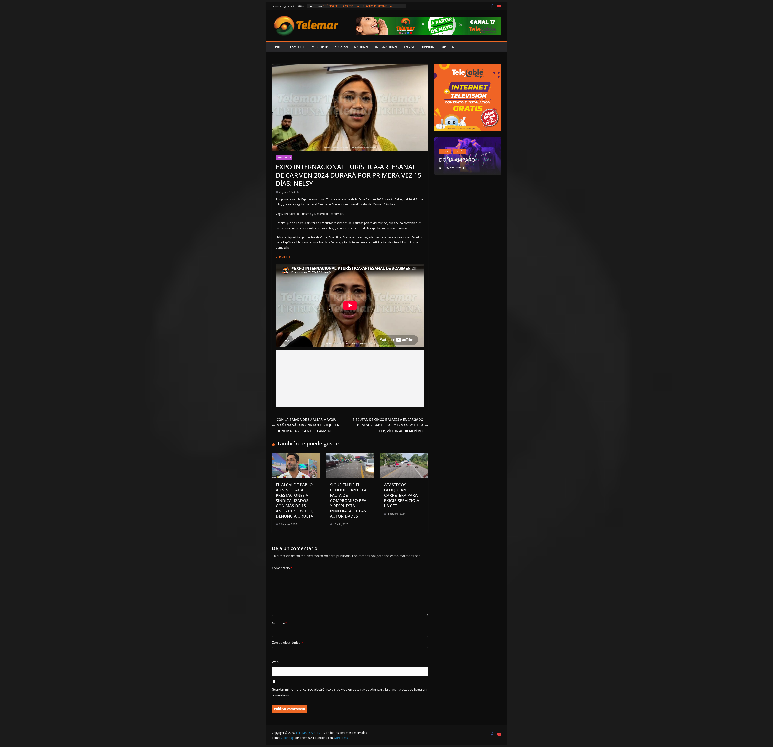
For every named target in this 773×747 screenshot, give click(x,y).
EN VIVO (409, 47)
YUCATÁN (341, 47)
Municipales (284, 157)
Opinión (459, 151)
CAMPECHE (297, 47)
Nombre (279, 623)
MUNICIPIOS (320, 47)
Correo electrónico (287, 642)
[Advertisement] (350, 378)
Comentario (282, 568)
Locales (445, 151)
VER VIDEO (283, 257)
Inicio (279, 47)
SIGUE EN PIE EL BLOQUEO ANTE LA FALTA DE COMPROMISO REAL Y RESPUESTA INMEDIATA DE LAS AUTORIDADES (349, 500)
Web (275, 662)
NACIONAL (361, 47)
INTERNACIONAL (386, 47)
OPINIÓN (428, 47)
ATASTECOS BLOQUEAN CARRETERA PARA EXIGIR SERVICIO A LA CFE (401, 495)
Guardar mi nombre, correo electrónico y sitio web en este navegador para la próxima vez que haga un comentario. (349, 692)
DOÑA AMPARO (458, 159)
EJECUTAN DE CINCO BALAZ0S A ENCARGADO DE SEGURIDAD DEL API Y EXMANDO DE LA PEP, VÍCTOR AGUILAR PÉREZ (388, 425)
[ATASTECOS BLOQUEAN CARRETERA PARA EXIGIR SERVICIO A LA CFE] (404, 456)
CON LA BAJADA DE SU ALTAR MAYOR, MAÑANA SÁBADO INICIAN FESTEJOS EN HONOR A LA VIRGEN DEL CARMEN (308, 425)
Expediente (449, 47)
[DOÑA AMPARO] (467, 140)
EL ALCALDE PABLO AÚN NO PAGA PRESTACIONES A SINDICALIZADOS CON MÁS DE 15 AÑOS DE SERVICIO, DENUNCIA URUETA (294, 500)
